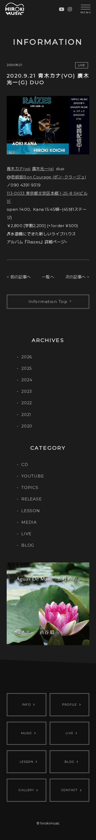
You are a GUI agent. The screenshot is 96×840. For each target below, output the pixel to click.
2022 (26, 402)
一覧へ (48, 276)
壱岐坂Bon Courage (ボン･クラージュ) (48, 177)
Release (31, 498)
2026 (26, 356)
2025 (26, 368)
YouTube (32, 476)
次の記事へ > (77, 276)
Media (29, 522)
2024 (26, 379)
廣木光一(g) (43, 168)
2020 (26, 426)
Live (26, 533)
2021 (26, 414)
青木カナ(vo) (19, 168)
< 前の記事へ (19, 276)
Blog (27, 545)
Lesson (30, 510)
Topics (29, 487)
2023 (26, 391)
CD (24, 464)
